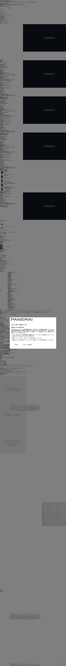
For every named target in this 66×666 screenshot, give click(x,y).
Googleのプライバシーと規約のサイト (46, 331)
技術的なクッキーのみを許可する (17, 327)
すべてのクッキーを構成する (27, 344)
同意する (16, 344)
